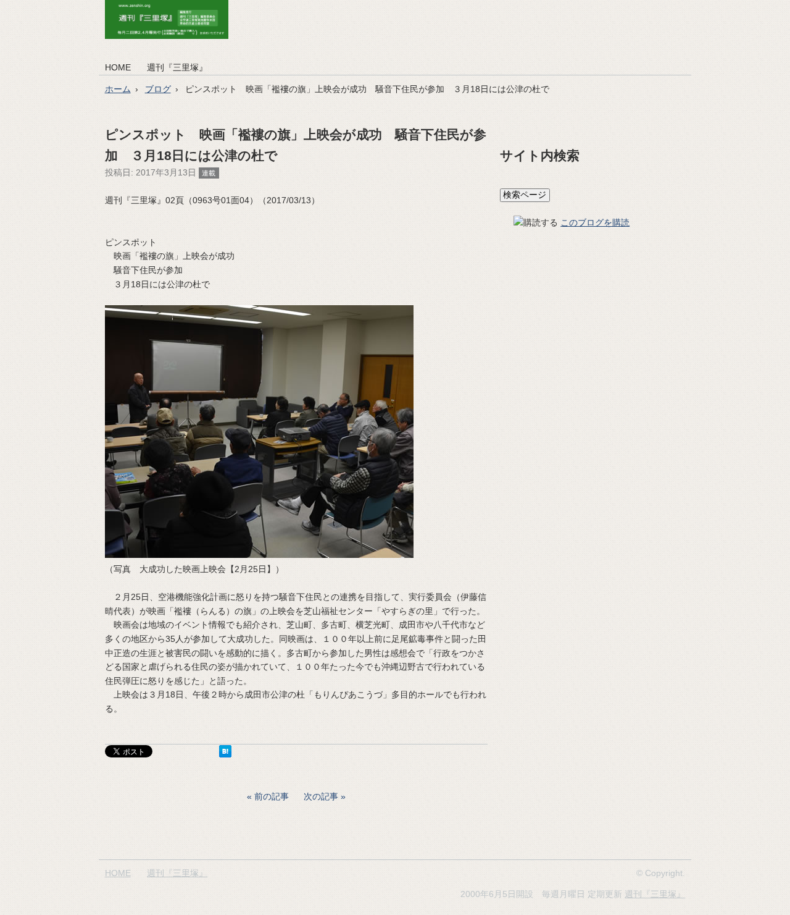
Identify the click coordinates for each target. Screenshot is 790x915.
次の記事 (321, 796)
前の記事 (271, 796)
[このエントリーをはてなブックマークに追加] (225, 754)
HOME (118, 67)
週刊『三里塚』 (177, 67)
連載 (208, 173)
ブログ (158, 89)
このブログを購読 (595, 222)
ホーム (118, 89)
